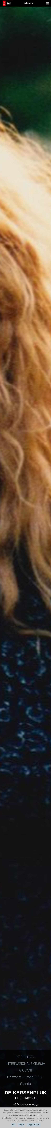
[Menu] (48, 3)
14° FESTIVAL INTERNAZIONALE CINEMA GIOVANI (25, 1064)
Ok (13, 1124)
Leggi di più (33, 1124)
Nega (21, 1124)
